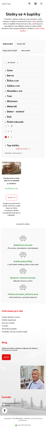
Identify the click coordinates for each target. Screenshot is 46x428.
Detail (10, 197)
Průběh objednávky (9, 320)
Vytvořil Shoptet (24, 425)
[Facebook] (4, 410)
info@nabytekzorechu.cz (11, 403)
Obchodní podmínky (9, 329)
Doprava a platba (8, 323)
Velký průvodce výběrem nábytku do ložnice (20, 348)
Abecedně (25, 50)
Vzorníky (5, 326)
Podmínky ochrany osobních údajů (14, 332)
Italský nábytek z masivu (11, 317)
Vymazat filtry (22, 149)
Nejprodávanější (10, 50)
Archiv (6, 357)
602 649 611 (6, 405)
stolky (33, 21)
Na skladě (13, 62)
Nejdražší (21, 44)
